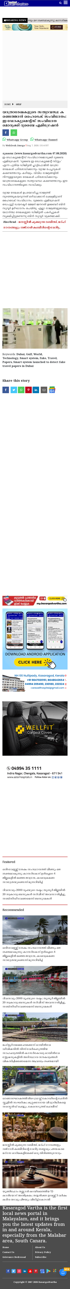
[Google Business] (41, 1270)
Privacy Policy (43, 1252)
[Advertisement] (35, 66)
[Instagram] (19, 1271)
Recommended (13, 910)
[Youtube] (30, 1271)
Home (7, 104)
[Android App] (48, 1270)
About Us (40, 1247)
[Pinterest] (36, 1271)
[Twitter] (14, 1271)
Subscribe (40, 1257)
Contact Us (8, 1252)
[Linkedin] (25, 1271)
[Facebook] (8, 1271)
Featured (8, 862)
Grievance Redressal (14, 1257)
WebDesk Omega (15, 145)
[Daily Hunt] (54, 1270)
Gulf (18, 104)
